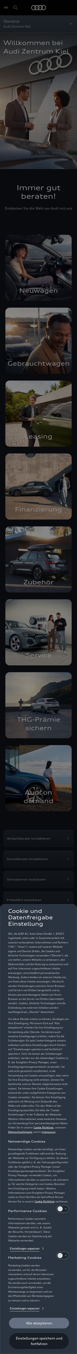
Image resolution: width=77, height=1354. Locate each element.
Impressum (48, 1132)
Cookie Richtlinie (43, 1127)
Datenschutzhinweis (20, 1132)
